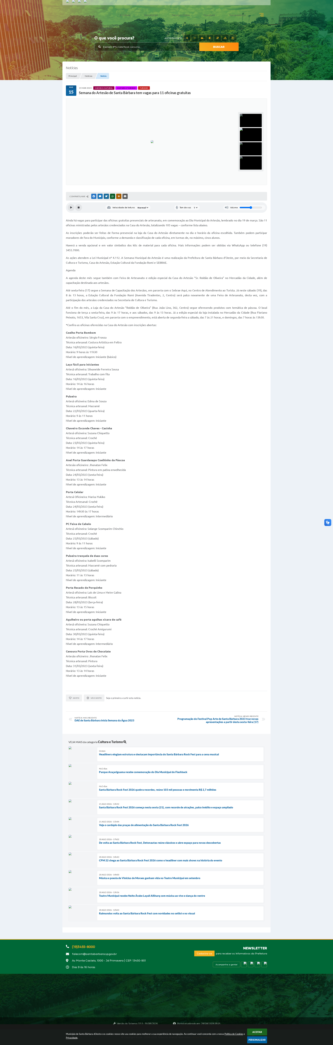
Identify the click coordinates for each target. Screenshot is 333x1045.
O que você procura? (114, 38)
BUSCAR (219, 46)
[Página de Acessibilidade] (232, 38)
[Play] (71, 207)
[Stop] (78, 207)
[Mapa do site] (225, 38)
